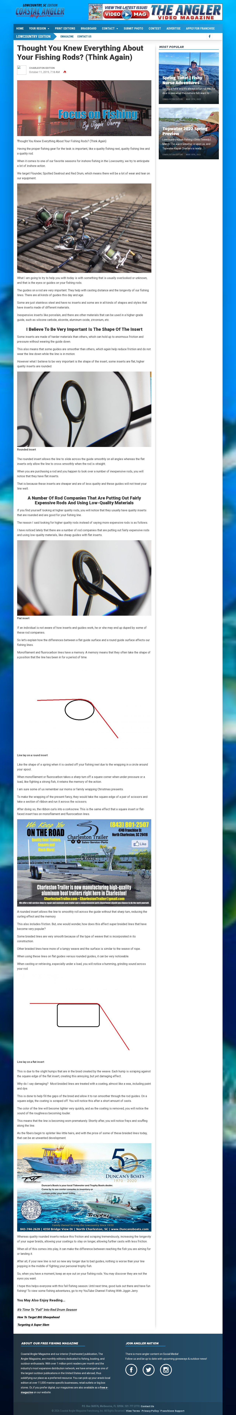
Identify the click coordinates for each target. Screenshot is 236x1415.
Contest (155, 28)
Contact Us (84, 36)
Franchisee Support (172, 1410)
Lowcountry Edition (33, 36)
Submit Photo (133, 28)
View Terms (133, 1410)
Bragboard (88, 28)
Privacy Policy (150, 1410)
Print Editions (65, 28)
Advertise (173, 28)
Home (20, 28)
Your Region (37, 28)
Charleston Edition (172, 99)
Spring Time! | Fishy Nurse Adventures (182, 80)
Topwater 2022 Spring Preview (185, 131)
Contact (108, 28)
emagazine (67, 36)
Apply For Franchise (200, 28)
